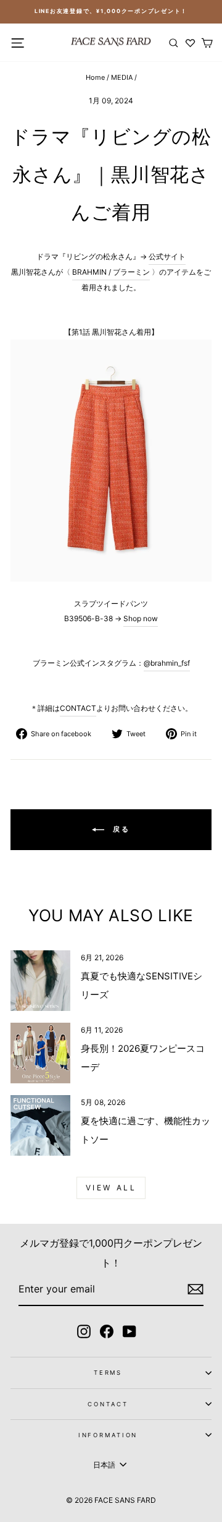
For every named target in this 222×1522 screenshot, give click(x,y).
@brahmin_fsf (167, 663)
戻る (120, 829)
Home (95, 77)
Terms (108, 1372)
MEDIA (122, 77)
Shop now (140, 618)
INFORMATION (108, 1435)
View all (111, 1187)
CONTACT (78, 708)
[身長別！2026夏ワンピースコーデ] (40, 1053)
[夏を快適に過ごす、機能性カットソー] (40, 1125)
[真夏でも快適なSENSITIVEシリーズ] (40, 980)
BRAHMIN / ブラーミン (111, 272)
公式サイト (167, 256)
